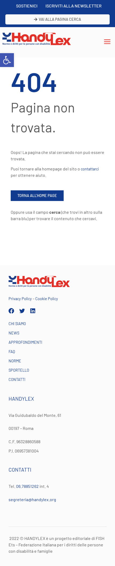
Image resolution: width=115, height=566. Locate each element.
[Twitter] (22, 311)
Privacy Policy (20, 298)
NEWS (14, 333)
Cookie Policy (46, 298)
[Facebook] (11, 311)
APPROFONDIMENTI (25, 342)
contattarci (90, 169)
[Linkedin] (33, 311)
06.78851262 (27, 486)
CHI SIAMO (17, 323)
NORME (15, 361)
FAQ (12, 351)
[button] (7, 60)
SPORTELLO (19, 370)
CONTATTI (17, 379)
